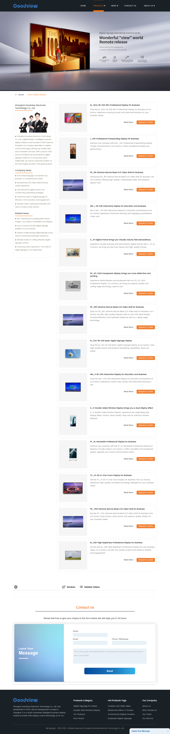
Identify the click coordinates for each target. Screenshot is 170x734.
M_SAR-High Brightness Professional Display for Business (116, 542)
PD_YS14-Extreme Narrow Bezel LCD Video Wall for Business (117, 509)
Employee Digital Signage (120, 718)
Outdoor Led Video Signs (119, 706)
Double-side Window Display (86, 710)
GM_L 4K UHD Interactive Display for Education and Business (118, 206)
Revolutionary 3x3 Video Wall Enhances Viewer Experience (31, 184)
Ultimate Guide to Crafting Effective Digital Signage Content (32, 241)
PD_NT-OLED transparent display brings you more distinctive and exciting (120, 275)
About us (148, 5)
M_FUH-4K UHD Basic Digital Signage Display (111, 340)
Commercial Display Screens (121, 714)
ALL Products (79, 714)
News (113, 5)
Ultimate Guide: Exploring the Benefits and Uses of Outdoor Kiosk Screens (32, 205)
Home (83, 5)
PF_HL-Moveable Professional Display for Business (113, 441)
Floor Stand (78, 718)
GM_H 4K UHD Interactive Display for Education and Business (118, 374)
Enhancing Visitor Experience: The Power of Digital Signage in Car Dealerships (33, 248)
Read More (128, 122)
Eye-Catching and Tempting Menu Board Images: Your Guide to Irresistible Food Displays (33, 220)
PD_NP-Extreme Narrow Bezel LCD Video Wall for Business (116, 172)
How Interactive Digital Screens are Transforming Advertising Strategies (30, 191)
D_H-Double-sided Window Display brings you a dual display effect (121, 408)
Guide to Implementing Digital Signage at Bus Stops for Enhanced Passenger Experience (34, 234)
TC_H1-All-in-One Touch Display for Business (111, 475)
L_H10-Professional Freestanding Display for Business (114, 138)
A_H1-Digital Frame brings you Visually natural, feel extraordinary (120, 239)
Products (98, 5)
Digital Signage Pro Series (85, 706)
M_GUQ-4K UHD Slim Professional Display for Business (115, 105)
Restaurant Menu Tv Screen (120, 710)
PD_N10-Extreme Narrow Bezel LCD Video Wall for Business (117, 307)
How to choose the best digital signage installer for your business (31, 227)
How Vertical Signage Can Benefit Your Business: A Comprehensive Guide (31, 177)
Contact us (130, 5)
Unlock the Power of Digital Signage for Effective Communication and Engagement (32, 198)
